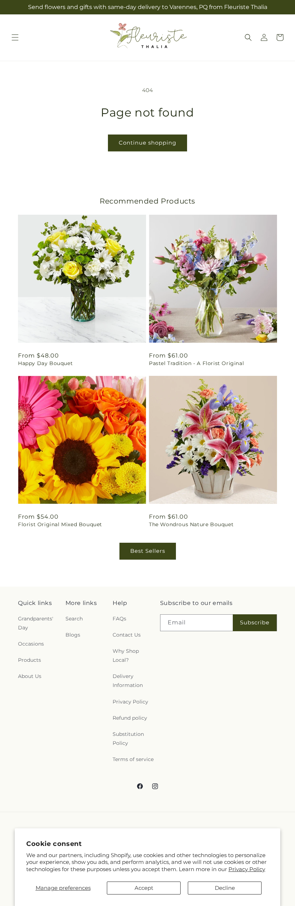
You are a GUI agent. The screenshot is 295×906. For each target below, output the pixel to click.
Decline (225, 887)
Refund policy (130, 718)
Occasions (31, 644)
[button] (15, 37)
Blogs (72, 635)
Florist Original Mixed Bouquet (60, 524)
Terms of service (133, 759)
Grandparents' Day (35, 623)
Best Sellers (147, 550)
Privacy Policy (246, 869)
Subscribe (254, 622)
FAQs (119, 618)
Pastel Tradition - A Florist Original (196, 363)
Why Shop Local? (126, 655)
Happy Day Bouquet (45, 363)
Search (74, 618)
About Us (29, 676)
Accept (144, 887)
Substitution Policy (128, 738)
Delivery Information (128, 680)
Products (29, 660)
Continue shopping (147, 142)
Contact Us (127, 635)
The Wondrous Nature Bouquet (191, 524)
